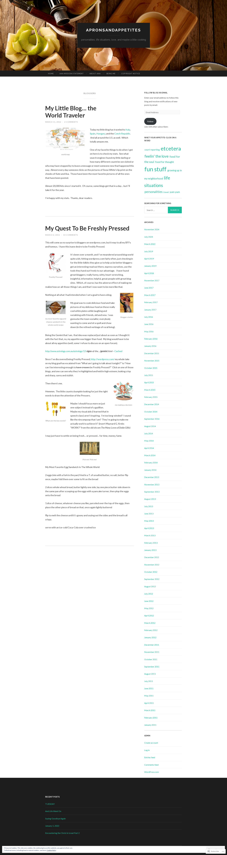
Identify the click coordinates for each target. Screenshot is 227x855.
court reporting (152, 149)
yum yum (175, 191)
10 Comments (70, 235)
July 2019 (148, 251)
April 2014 (149, 448)
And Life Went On (53, 811)
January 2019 (150, 266)
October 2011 (150, 659)
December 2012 (151, 557)
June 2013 (148, 513)
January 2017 (150, 309)
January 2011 (150, 725)
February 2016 (151, 338)
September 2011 (151, 666)
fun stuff (155, 169)
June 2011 (148, 688)
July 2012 (148, 593)
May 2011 (149, 695)
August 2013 (150, 499)
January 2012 (150, 637)
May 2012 (149, 608)
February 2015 (151, 397)
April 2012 (149, 615)
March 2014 (149, 455)
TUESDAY (50, 804)
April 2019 (149, 258)
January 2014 (150, 470)
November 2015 (151, 360)
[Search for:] (163, 210)
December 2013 (151, 477)
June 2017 (148, 287)
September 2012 (151, 579)
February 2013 (151, 542)
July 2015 (148, 375)
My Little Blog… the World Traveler (70, 112)
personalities (153, 192)
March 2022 (149, 244)
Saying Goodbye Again (55, 818)
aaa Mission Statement (72, 73)
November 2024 (151, 229)
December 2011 (151, 644)
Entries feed (149, 757)
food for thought (164, 161)
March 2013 (149, 535)
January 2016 (150, 346)
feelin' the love (157, 156)
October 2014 (150, 411)
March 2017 (149, 295)
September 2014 (151, 419)
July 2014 (148, 433)
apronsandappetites (113, 30)
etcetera (171, 148)
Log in (147, 750)
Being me (111, 73)
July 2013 (148, 506)
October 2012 (150, 572)
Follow (150, 121)
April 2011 (149, 703)
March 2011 (149, 710)
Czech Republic (122, 133)
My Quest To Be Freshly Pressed (87, 228)
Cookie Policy (51, 850)
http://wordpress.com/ (102, 359)
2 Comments (71, 122)
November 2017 (151, 280)
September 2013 (151, 491)
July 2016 (148, 317)
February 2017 (151, 302)
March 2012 (149, 623)
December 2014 (151, 404)
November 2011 (151, 652)
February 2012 (151, 630)
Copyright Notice (130, 73)
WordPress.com (151, 772)
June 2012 (148, 601)
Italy (128, 129)
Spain (92, 133)
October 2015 (150, 368)
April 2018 (149, 273)
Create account (151, 742)
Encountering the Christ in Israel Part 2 (62, 833)
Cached (118, 351)
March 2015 (149, 389)
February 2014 (151, 462)
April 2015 (149, 382)
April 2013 (149, 528)
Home (51, 73)
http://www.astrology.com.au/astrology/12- (66, 351)
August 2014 (150, 426)
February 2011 (151, 717)
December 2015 (151, 353)
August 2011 (150, 674)
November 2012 (151, 564)
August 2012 (150, 586)
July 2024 (148, 236)
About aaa (95, 73)
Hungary (100, 133)
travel (166, 192)
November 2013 (151, 484)
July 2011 (148, 681)
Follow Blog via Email (156, 93)
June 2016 (148, 324)
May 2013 (149, 521)
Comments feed (151, 764)
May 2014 (149, 440)
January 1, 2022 (52, 825)
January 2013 (150, 550)
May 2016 (149, 331)
